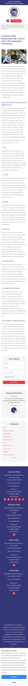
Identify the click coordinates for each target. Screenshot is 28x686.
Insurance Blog (10, 25)
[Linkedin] (19, 499)
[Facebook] (8, 499)
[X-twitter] (23, 499)
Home (3, 25)
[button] (8, 21)
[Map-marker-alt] (5, 499)
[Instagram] (16, 499)
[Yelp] (12, 499)
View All (14, 457)
